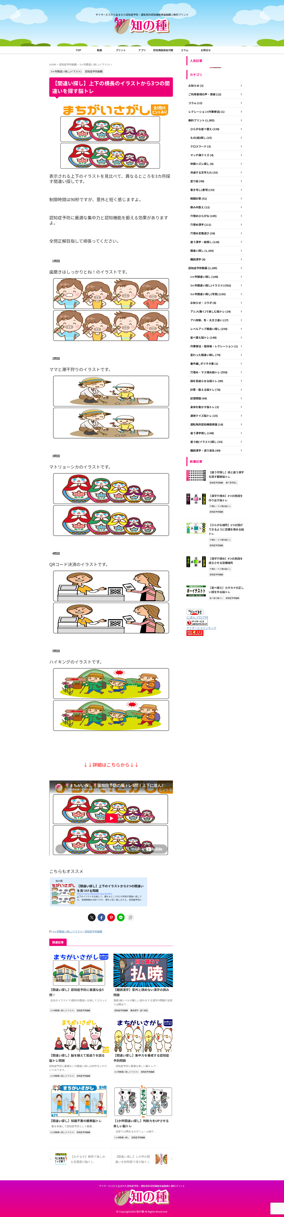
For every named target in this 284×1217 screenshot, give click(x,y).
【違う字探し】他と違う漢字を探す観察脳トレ (226, 474)
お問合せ (206, 50)
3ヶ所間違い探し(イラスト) (68, 931)
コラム (184, 50)
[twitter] (92, 917)
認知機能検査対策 (163, 50)
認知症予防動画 (93, 931)
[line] (121, 917)
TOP (78, 50)
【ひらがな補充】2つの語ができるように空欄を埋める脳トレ (226, 529)
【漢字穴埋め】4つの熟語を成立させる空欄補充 (226, 560)
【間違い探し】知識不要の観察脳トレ (75, 1120)
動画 (99, 50)
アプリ (142, 50)
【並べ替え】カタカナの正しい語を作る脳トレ (226, 590)
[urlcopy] (130, 917)
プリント (121, 50)
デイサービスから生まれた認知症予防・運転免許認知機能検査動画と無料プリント (142, 1185)
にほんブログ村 (197, 617)
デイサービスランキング (201, 628)
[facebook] (101, 917)
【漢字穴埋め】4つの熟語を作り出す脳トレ (226, 498)
